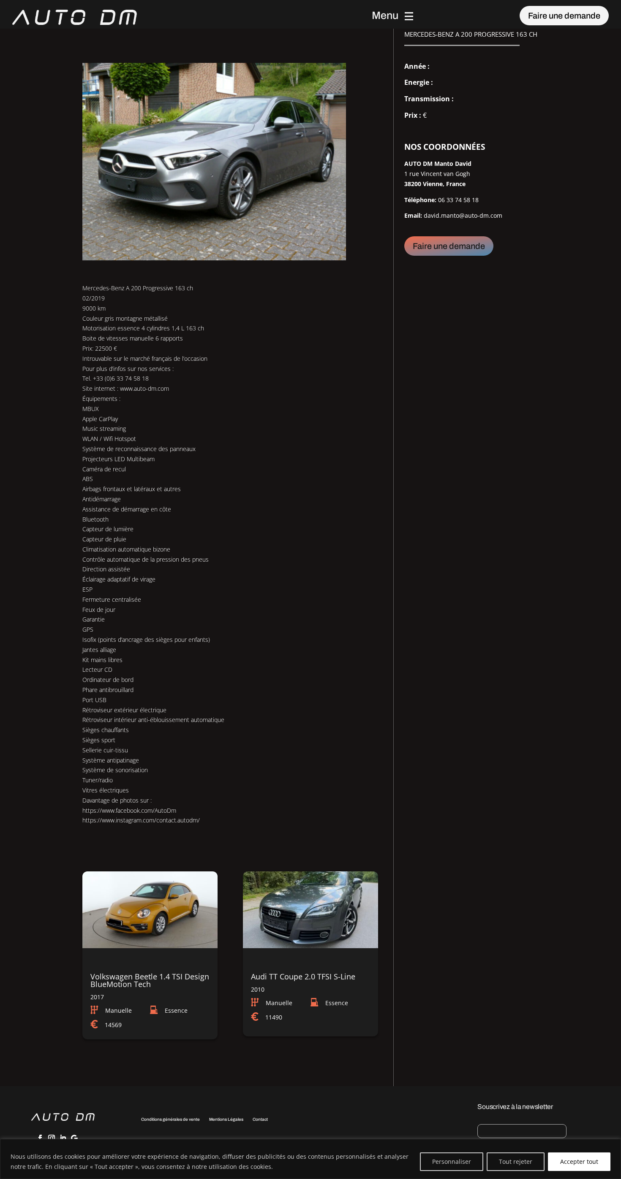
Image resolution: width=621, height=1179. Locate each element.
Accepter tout (579, 1161)
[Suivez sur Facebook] (40, 1138)
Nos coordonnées (444, 146)
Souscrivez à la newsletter (515, 1106)
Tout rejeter (515, 1161)
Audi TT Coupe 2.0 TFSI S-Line (303, 976)
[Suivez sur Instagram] (51, 1138)
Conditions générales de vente (170, 1119)
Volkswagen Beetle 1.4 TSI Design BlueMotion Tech (149, 980)
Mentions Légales (226, 1119)
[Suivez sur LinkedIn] (63, 1138)
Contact (260, 1119)
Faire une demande (564, 15)
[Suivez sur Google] (74, 1138)
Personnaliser (451, 1161)
